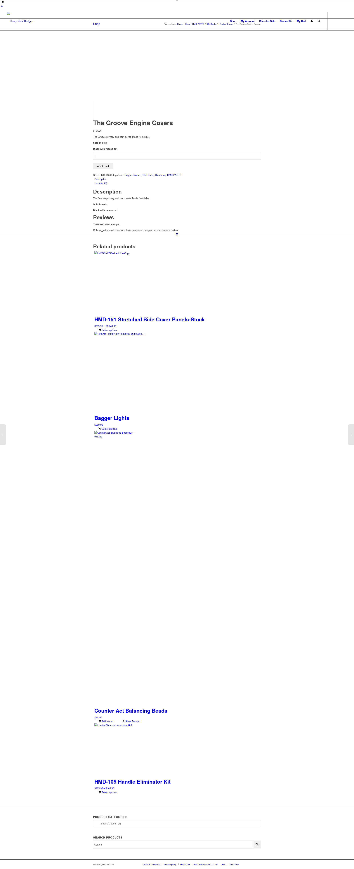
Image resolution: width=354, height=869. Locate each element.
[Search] (318, 21)
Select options (109, 330)
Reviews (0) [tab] (100, 183)
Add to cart (103, 166)
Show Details (132, 721)
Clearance (160, 175)
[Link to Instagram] (338, 21)
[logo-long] (20, 21)
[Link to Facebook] (333, 21)
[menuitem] (233, 21)
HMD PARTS (174, 175)
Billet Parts (148, 175)
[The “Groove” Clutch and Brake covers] (351, 434)
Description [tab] (100, 179)
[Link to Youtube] (344, 21)
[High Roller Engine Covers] (3, 434)
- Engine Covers (131, 175)
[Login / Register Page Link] (311, 21)
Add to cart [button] (107, 721)
